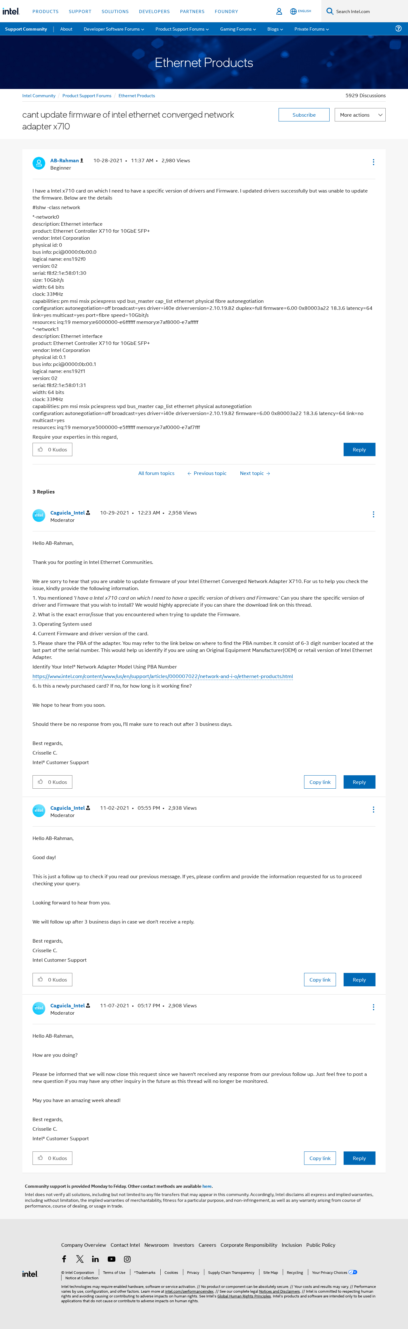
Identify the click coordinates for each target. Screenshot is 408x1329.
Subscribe (304, 114)
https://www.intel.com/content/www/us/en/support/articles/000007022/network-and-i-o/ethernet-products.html (163, 676)
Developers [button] (154, 11)
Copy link (320, 781)
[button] (373, 162)
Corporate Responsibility (249, 1244)
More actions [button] (354, 114)
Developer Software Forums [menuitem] (112, 28)
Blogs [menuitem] (273, 28)
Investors (183, 1244)
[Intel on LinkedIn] (95, 1259)
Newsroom (156, 1244)
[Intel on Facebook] (64, 1259)
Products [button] (46, 11)
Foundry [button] (226, 11)
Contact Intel (125, 1244)
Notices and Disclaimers (279, 1291)
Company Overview (83, 1244)
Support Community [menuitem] (26, 28)
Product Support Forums (87, 95)
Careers (207, 1244)
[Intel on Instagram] (127, 1259)
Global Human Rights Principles (244, 1296)
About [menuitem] (66, 28)
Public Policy (320, 1244)
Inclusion (292, 1244)
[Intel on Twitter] (80, 1259)
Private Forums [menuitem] (310, 28)
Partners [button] (192, 11)
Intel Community (38, 95)
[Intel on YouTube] (111, 1259)
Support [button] (80, 11)
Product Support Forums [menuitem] (180, 28)
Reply (359, 449)
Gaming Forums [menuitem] (236, 28)
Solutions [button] (115, 11)
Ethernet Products (137, 95)
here (207, 1185)
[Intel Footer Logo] (30, 1273)
